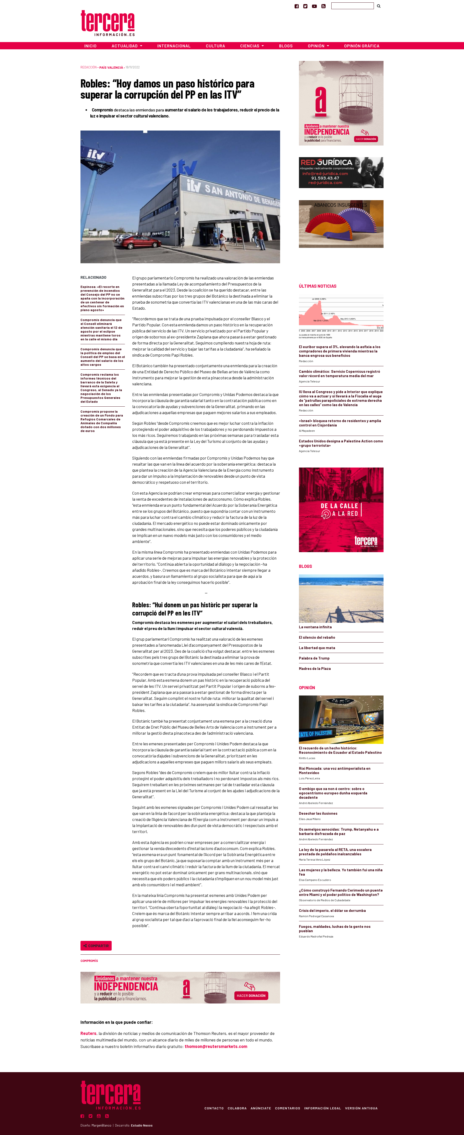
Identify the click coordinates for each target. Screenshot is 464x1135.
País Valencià (111, 67)
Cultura (215, 45)
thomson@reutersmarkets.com (216, 1046)
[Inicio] (107, 22)
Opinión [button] (317, 45)
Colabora (237, 1108)
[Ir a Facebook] (297, 6)
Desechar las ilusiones (318, 813)
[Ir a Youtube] (314, 6)
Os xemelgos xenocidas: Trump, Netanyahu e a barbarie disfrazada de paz (339, 831)
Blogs (286, 45)
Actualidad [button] (125, 45)
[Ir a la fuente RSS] (323, 6)
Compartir (98, 945)
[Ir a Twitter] (305, 6)
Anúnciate (261, 1108)
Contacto (214, 1108)
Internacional (174, 45)
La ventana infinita (315, 627)
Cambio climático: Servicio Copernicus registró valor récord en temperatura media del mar (339, 373)
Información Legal (322, 1108)
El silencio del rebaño (317, 637)
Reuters (88, 1033)
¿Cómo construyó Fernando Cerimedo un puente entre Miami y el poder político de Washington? (341, 892)
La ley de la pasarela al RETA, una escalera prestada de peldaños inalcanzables (335, 851)
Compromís (89, 961)
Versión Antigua (361, 1108)
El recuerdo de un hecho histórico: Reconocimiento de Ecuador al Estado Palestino (340, 750)
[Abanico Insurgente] (341, 233)
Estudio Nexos (141, 1125)
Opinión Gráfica (362, 45)
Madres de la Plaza (315, 668)
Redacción (88, 67)
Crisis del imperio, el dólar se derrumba (332, 910)
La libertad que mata (317, 647)
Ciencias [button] (250, 45)
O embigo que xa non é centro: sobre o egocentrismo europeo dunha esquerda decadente (333, 792)
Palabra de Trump (314, 658)
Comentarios (287, 1108)
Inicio (90, 45)
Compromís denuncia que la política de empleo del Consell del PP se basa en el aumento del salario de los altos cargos (102, 356)
